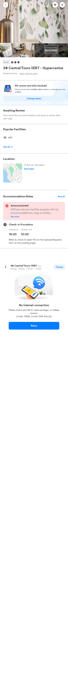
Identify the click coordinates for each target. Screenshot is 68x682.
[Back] (5, 5)
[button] (12, 173)
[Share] (62, 5)
